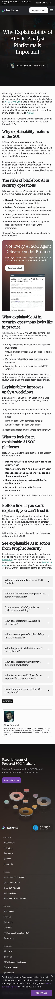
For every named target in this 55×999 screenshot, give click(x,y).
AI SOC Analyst (12, 101)
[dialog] (27, 986)
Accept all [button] (41, 993)
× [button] (52, 976)
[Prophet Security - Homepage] (10, 10)
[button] (51, 10)
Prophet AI (7, 559)
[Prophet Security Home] (10, 828)
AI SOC (30, 113)
